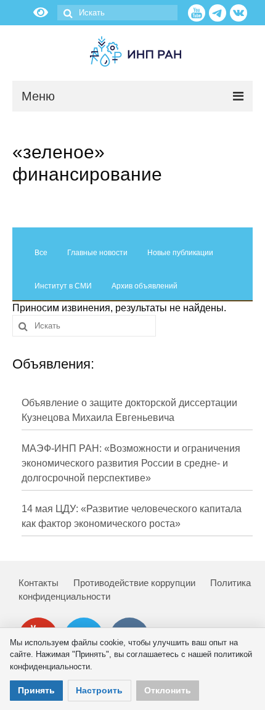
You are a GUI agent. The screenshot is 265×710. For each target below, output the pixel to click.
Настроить (99, 690)
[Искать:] (117, 12)
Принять (36, 690)
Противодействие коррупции (134, 582)
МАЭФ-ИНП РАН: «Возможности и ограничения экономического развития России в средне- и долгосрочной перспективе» (131, 463)
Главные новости (97, 252)
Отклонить (167, 690)
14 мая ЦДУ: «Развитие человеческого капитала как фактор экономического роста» (132, 516)
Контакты (38, 582)
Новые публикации (180, 252)
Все (41, 252)
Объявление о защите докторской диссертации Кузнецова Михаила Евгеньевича (129, 410)
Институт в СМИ (63, 286)
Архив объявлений (144, 286)
